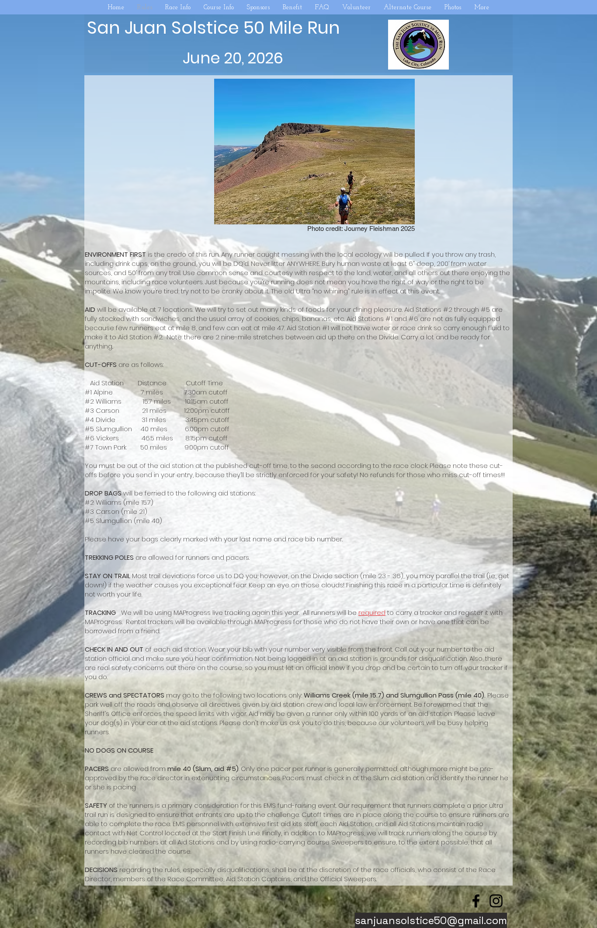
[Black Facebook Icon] (476, 901)
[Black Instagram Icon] (496, 901)
